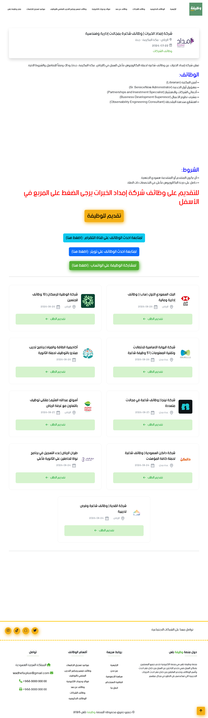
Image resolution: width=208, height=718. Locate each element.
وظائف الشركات (138, 9)
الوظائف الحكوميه (157, 9)
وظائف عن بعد (121, 9)
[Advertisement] (104, 136)
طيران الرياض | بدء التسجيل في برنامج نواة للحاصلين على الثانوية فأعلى (54, 456)
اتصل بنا (114, 688)
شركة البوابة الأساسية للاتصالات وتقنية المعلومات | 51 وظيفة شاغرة (151, 350)
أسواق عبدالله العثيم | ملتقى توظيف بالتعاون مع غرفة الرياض (54, 403)
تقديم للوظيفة (104, 216)
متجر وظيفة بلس (14, 9)
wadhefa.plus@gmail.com (31, 673)
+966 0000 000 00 (34, 681)
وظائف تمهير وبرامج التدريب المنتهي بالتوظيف (68, 9)
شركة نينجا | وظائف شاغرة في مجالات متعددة (150, 403)
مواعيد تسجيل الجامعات (35, 9)
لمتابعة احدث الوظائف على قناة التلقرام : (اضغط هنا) (104, 237)
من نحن (114, 671)
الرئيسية (173, 9)
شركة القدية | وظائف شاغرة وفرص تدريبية (103, 508)
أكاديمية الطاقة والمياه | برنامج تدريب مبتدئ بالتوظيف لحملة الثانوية (53, 350)
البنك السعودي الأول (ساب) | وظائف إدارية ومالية (151, 297)
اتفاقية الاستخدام (114, 682)
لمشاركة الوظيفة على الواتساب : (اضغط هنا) (104, 265)
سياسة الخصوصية (114, 677)
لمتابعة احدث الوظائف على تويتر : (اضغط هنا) (104, 251)
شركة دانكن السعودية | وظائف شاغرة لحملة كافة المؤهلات (150, 456)
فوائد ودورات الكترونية (101, 9)
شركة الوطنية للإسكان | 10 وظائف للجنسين (55, 297)
